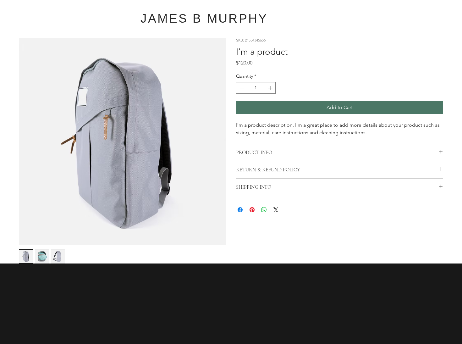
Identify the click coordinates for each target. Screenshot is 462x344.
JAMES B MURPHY (204, 18)
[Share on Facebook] (240, 210)
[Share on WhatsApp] (264, 210)
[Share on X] (276, 210)
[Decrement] (241, 87)
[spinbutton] (256, 87)
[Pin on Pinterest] (252, 210)
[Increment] (271, 87)
